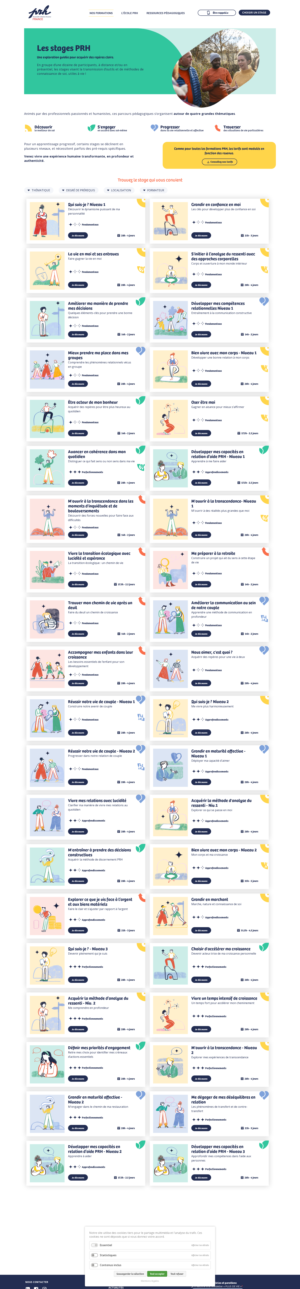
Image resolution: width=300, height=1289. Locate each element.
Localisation (121, 190)
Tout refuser (177, 1273)
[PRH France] (39, 19)
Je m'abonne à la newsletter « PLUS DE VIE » (216, 1286)
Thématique (41, 190)
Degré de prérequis (80, 190)
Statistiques (108, 1255)
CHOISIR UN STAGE (254, 12)
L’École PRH (129, 13)
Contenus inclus (110, 1265)
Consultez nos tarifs (221, 161)
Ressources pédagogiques (166, 13)
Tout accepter (157, 1273)
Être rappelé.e (220, 12)
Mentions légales (150, 1281)
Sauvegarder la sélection (130, 1273)
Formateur (155, 190)
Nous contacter (36, 1282)
